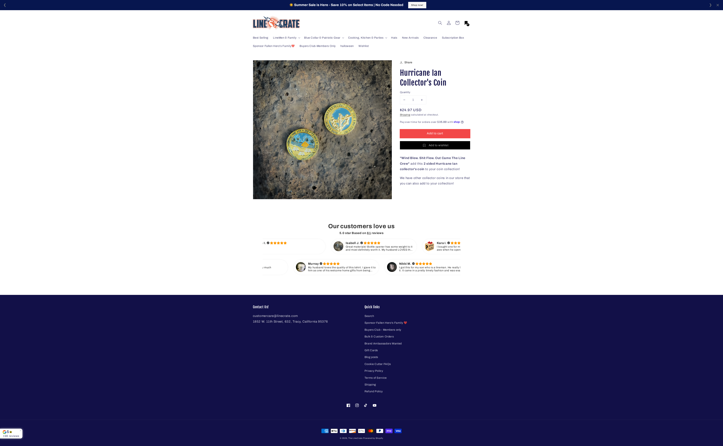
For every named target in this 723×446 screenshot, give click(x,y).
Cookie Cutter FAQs (378, 364)
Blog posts (371, 357)
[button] (440, 22)
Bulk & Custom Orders (379, 336)
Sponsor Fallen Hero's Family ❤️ (386, 322)
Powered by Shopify (373, 438)
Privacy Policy (374, 370)
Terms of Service (376, 377)
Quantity (405, 92)
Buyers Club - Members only (383, 329)
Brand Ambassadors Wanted (383, 343)
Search (369, 315)
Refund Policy (374, 391)
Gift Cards (371, 350)
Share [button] (408, 62)
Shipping (405, 114)
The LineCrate (355, 438)
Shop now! (417, 5)
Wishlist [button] (363, 45)
